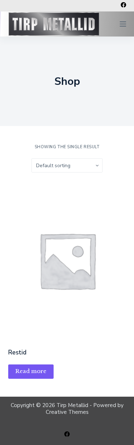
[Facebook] (123, 5)
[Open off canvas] (123, 24)
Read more (30, 371)
